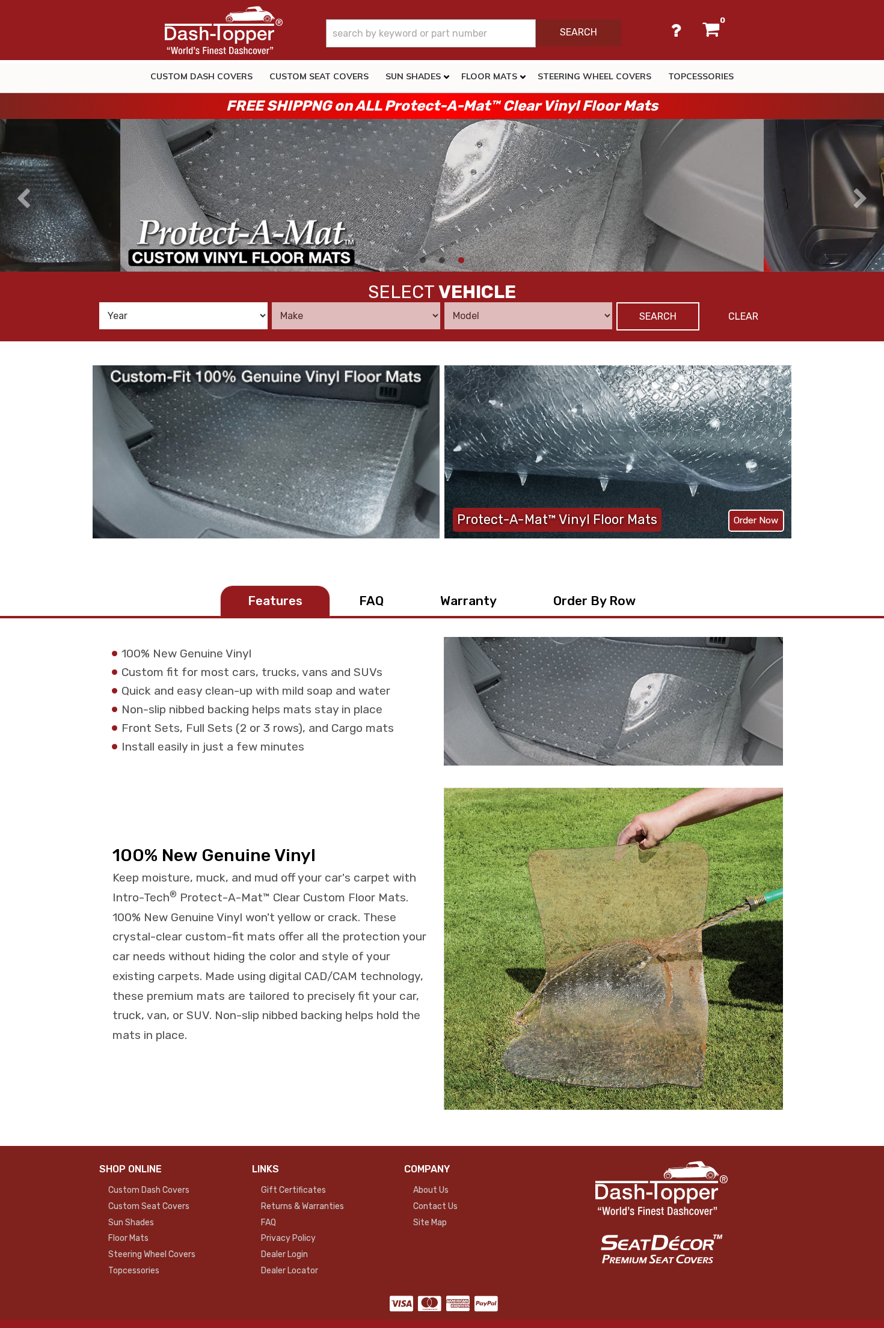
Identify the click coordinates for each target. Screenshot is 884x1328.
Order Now (756, 520)
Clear (743, 316)
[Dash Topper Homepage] (223, 30)
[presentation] (23, 198)
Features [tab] (275, 600)
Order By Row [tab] (594, 600)
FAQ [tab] (371, 600)
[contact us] (676, 30)
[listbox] (183, 315)
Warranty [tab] (468, 600)
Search (658, 316)
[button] (473, 33)
